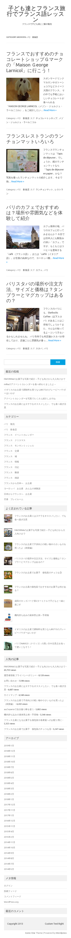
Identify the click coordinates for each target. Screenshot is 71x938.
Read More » (50, 110)
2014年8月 (9, 858)
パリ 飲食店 (23, 118)
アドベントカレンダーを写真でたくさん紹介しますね (29, 398)
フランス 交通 (11, 451)
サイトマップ (10, 695)
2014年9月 (9, 853)
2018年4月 (9, 783)
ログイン (8, 885)
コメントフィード (12, 896)
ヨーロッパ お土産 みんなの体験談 (22, 488)
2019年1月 (9, 745)
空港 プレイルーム (13, 499)
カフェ (39, 270)
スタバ (39, 348)
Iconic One (30, 933)
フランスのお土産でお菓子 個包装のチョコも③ (38, 572)
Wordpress (61, 933)
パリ (46, 270)
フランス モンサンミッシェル (19, 445)
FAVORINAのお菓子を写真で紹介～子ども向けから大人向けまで (34, 379)
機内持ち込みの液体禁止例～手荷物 (32, 615)
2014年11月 (9, 842)
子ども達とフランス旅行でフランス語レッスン (36, 13)
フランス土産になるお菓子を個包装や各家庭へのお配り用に (33, 720)
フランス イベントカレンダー (19, 435)
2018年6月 (9, 772)
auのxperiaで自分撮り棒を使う (19, 709)
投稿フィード (10, 891)
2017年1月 (9, 815)
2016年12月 (9, 820)
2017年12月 (9, 804)
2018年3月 (9, 788)
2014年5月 (9, 869)
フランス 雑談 (11, 478)
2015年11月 (9, 826)
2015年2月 (9, 837)
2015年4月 (9, 831)
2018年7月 (9, 767)
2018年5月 (9, 778)
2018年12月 (9, 751)
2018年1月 (9, 799)
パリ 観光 (9, 424)
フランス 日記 (11, 467)
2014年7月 (9, 864)
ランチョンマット (44, 189)
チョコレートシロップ (46, 118)
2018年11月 (9, 756)
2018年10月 (9, 761)
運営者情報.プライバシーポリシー (20, 675)
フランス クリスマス (14, 440)
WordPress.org (11, 902)
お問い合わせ (10, 681)
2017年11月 (9, 810)
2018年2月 (9, 794)
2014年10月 (9, 847)
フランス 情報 (11, 461)
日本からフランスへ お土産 (18, 494)
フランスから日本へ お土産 (18, 483)
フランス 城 (10, 456)
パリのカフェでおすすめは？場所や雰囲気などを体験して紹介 (34, 213)
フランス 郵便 (11, 472)
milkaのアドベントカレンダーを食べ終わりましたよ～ (30, 384)
